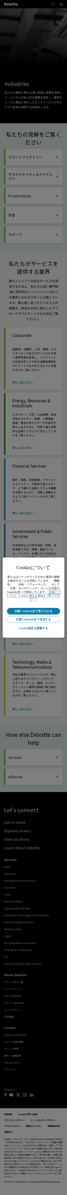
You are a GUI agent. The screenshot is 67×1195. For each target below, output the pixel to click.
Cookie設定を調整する (33, 628)
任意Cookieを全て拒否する (33, 619)
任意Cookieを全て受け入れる (34, 611)
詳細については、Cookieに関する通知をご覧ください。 (34, 596)
